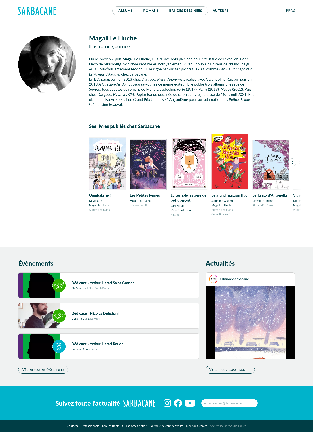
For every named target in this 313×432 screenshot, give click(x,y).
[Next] (292, 162)
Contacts (72, 426)
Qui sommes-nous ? (134, 426)
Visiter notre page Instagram (230, 369)
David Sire (95, 201)
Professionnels (90, 426)
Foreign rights (110, 426)
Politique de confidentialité (166, 426)
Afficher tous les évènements (43, 369)
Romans (151, 10)
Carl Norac (177, 206)
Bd (185, 10)
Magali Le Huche (99, 205)
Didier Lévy (300, 201)
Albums (125, 10)
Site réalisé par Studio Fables (228, 426)
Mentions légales (196, 426)
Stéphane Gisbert (222, 201)
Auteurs (221, 10)
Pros (290, 10)
